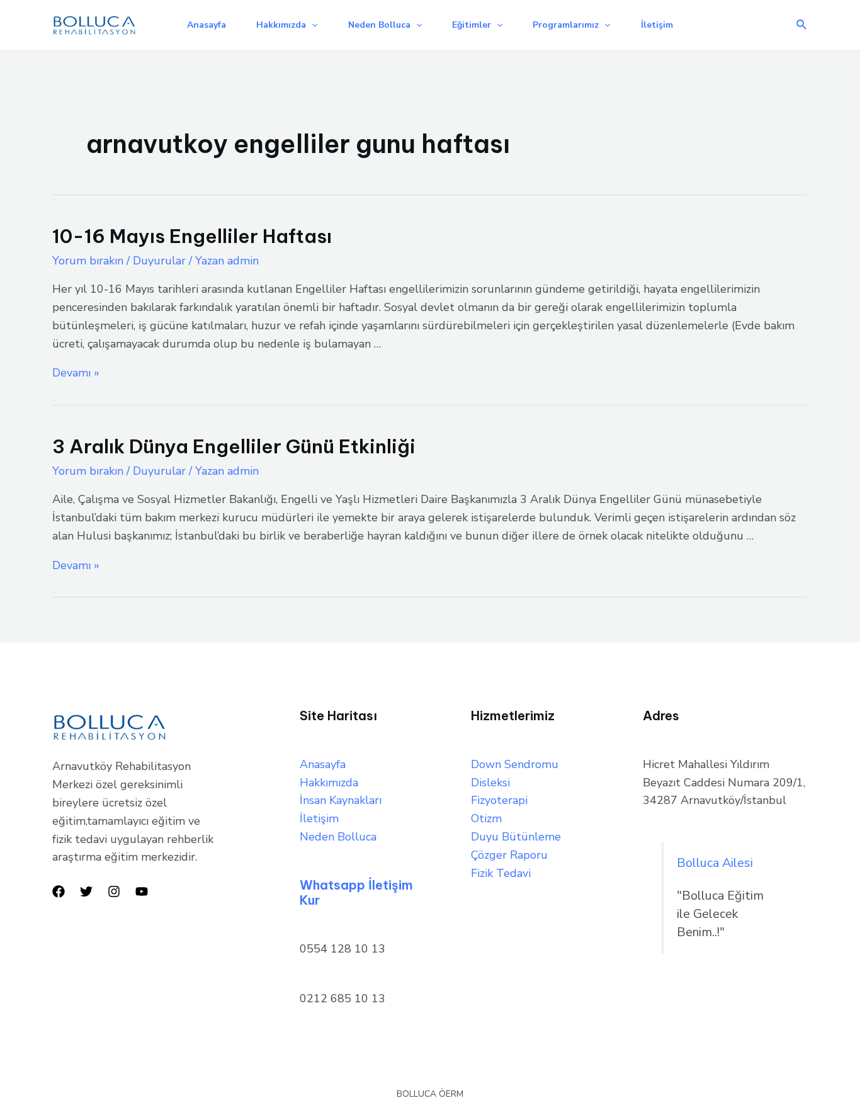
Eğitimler (471, 25)
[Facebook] (58, 891)
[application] (311, 25)
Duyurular (159, 260)
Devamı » (75, 372)
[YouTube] (141, 891)
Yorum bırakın (87, 260)
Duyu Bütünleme (516, 836)
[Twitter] (86, 891)
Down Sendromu (514, 764)
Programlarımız (566, 25)
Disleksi (490, 782)
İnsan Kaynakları (341, 800)
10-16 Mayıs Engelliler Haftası (192, 236)
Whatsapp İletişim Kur (356, 892)
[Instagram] (114, 891)
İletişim (657, 25)
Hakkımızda (281, 25)
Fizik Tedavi (501, 873)
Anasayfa (206, 25)
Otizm (486, 818)
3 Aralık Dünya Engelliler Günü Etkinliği (234, 446)
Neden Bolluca (379, 25)
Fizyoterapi (499, 800)
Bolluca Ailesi (715, 862)
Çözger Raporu (509, 855)
